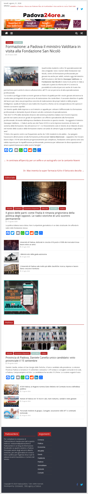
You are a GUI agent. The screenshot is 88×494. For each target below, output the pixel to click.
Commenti (18, 208)
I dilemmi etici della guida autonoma (33, 254)
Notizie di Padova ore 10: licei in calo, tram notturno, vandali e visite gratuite (48, 399)
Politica (62, 208)
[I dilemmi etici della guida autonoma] (11, 253)
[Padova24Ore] (6, 33)
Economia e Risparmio (31, 208)
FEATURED (18, 42)
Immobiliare (42, 465)
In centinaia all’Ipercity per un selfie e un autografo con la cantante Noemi (42, 160)
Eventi (40, 454)
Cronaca (9, 42)
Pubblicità (41, 458)
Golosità (41, 469)
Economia (41, 447)
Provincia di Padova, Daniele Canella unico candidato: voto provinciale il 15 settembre (40, 359)
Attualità (9, 208)
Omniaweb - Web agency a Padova (28, 486)
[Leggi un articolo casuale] (81, 33)
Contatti (41, 473)
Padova (40, 462)
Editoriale (45, 208)
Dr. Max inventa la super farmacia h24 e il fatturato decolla (53, 170)
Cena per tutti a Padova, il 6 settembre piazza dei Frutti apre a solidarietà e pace (40, 6)
